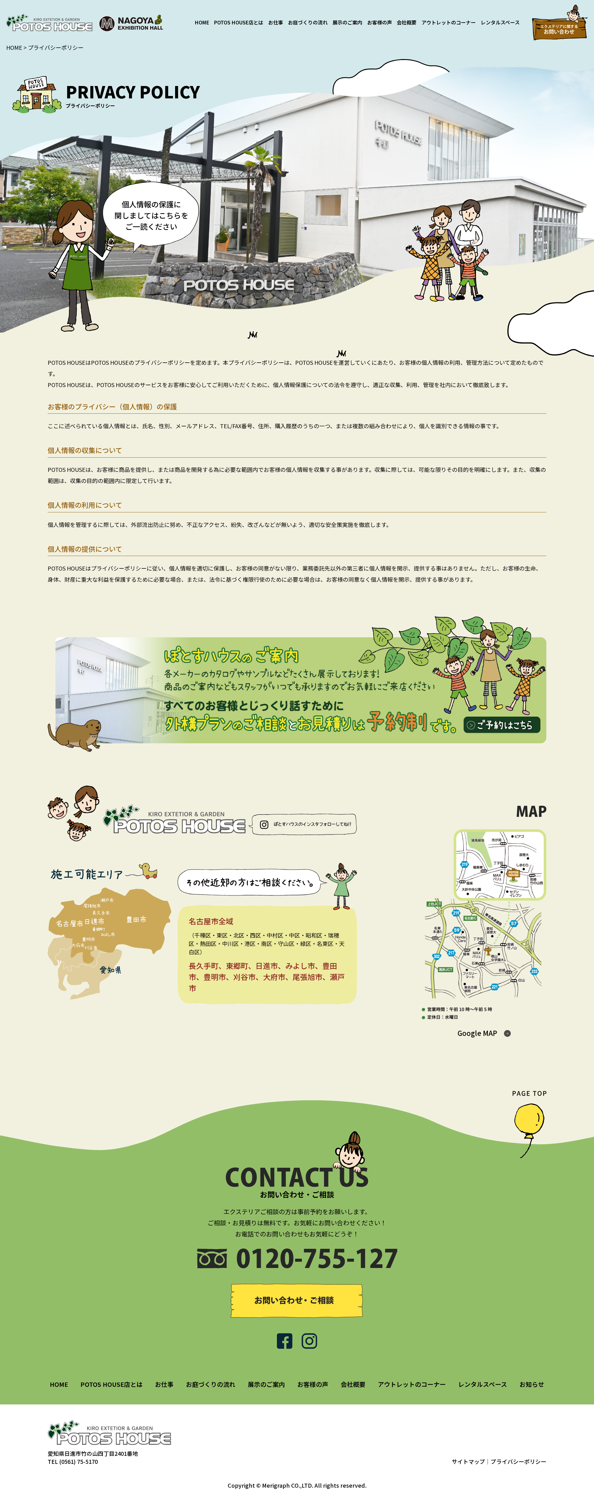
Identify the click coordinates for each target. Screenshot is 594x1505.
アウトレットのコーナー (448, 22)
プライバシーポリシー (518, 1461)
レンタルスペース (500, 22)
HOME (202, 22)
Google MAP (477, 1033)
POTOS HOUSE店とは (238, 22)
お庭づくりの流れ (308, 22)
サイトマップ (468, 1461)
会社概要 (406, 22)
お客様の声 (379, 22)
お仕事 (275, 22)
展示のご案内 (347, 22)
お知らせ (531, 1384)
